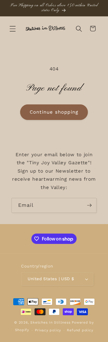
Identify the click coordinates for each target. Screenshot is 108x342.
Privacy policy (48, 330)
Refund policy (80, 330)
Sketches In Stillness (50, 322)
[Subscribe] (89, 205)
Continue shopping (54, 112)
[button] (13, 28)
